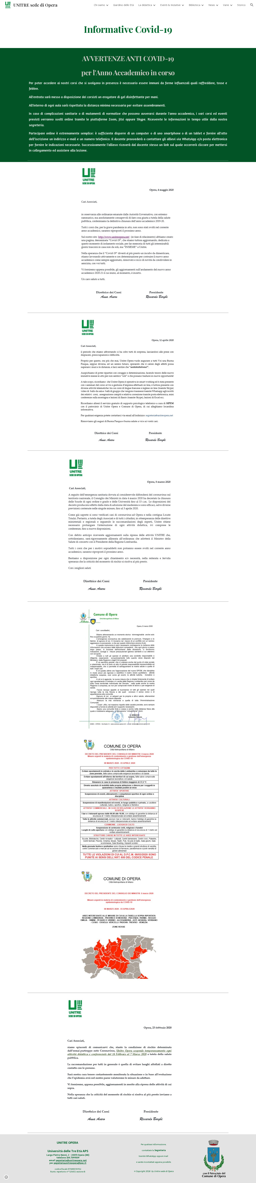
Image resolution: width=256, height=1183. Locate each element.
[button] (252, 5)
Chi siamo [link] (99, 5)
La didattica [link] (145, 5)
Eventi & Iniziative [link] (170, 5)
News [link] (211, 5)
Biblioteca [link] (194, 5)
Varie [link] (226, 5)
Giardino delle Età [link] (123, 5)
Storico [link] (241, 5)
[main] (128, 29)
